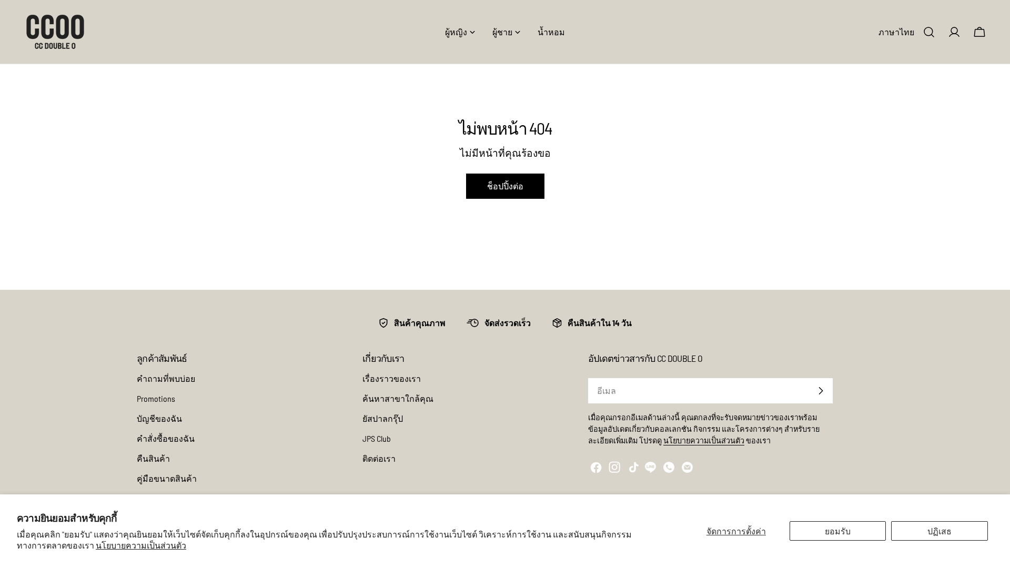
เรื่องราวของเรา (391, 378)
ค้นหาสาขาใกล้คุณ (397, 398)
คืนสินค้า (153, 458)
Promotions (156, 398)
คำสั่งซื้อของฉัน (166, 438)
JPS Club (376, 438)
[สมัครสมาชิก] (821, 391)
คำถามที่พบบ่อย (166, 378)
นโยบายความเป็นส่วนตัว (141, 545)
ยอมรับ (838, 531)
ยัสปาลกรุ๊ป (382, 418)
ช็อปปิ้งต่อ (505, 186)
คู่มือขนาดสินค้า (167, 478)
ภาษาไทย (896, 32)
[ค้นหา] (929, 32)
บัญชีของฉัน (159, 418)
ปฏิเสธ (939, 531)
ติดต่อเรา (379, 458)
